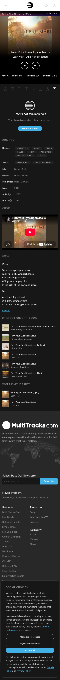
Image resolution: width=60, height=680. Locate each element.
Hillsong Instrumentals (21, 339)
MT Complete (9, 531)
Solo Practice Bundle (13, 575)
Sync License (9, 526)
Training (34, 521)
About (33, 534)
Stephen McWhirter (20, 367)
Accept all (30, 650)
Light (32, 152)
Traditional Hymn (43, 162)
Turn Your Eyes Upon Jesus (23, 335)
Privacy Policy (23, 670)
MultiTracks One (11, 512)
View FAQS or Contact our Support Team (24, 497)
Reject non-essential (30, 643)
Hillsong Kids (17, 348)
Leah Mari (18, 56)
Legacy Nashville (18, 376)
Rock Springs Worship (21, 329)
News (33, 544)
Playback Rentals (11, 556)
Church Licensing (11, 536)
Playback (7, 546)
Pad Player (8, 551)
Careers (34, 539)
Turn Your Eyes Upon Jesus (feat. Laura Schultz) (33, 326)
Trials (49, 148)
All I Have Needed (37, 56)
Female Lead (22, 162)
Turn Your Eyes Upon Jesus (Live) (26, 373)
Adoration (46, 152)
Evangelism (22, 148)
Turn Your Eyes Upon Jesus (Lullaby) (28, 345)
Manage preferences (30, 636)
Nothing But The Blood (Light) (25, 392)
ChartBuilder (9, 570)
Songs (33, 512)
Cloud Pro (7, 561)
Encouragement (24, 156)
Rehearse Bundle (11, 521)
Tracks (5, 541)
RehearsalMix (9, 565)
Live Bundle (8, 516)
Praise (20, 152)
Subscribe (49, 481)
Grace (37, 148)
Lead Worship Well (40, 516)
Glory (42, 156)
